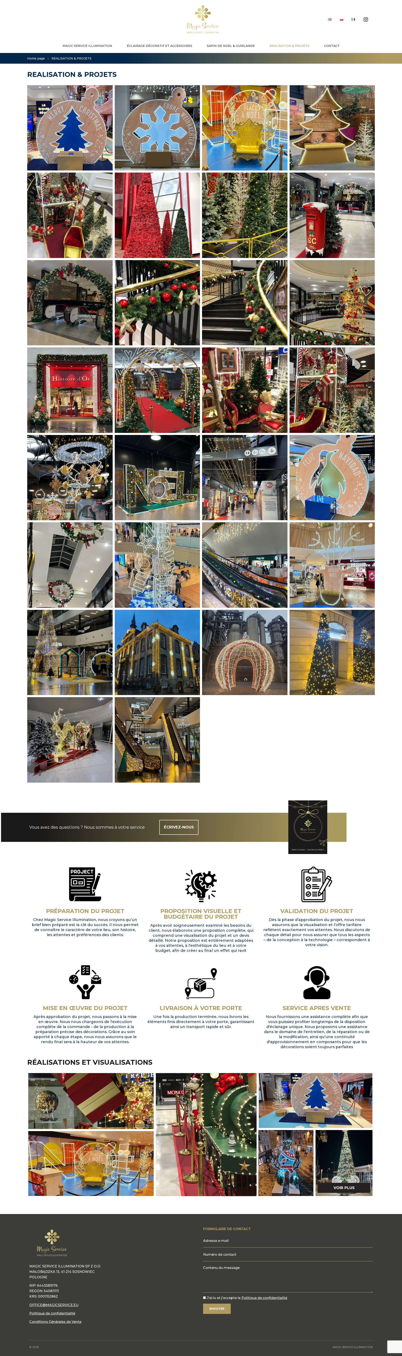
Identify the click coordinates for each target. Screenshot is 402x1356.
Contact (332, 46)
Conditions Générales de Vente (55, 1322)
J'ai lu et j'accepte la (247, 1298)
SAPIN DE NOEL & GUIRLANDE (231, 46)
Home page (36, 58)
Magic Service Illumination (87, 46)
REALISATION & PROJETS (289, 46)
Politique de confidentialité (52, 1313)
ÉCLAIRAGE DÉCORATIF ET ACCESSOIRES (159, 46)
